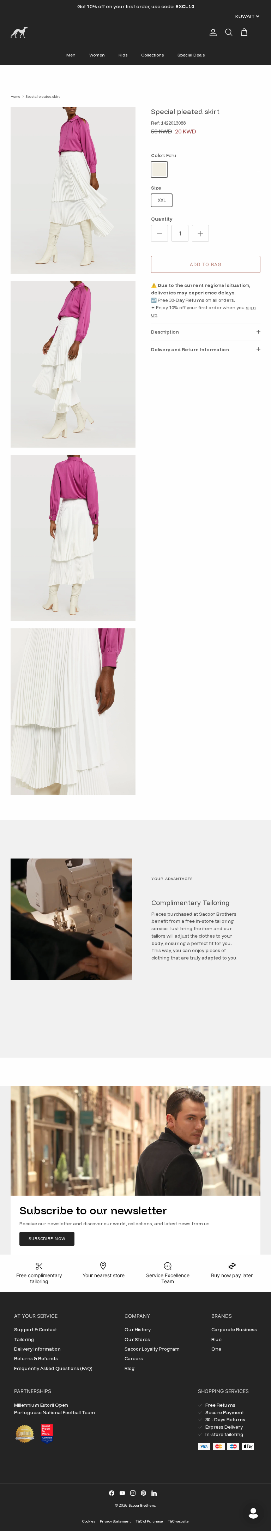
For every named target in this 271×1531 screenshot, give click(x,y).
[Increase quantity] (200, 233)
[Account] (211, 32)
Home (15, 96)
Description (165, 332)
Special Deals (191, 55)
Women (97, 55)
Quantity (161, 219)
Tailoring (24, 1339)
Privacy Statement (115, 1521)
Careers (134, 1358)
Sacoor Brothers (141, 1505)
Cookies (88, 1521)
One (216, 1349)
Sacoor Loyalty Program (152, 1349)
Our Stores (137, 1339)
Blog (130, 1368)
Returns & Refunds (36, 1358)
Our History (138, 1329)
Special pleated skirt (42, 96)
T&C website (178, 1521)
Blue (216, 1339)
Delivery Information (37, 1349)
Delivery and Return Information (190, 349)
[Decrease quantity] (159, 233)
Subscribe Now (47, 1238)
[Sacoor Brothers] (19, 32)
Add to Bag (206, 264)
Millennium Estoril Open (41, 1405)
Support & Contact (35, 1329)
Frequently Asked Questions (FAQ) (53, 1368)
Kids (123, 55)
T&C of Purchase (149, 1521)
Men (71, 55)
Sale (117, 6)
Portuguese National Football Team (54, 1412)
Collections (152, 55)
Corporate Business (234, 1329)
